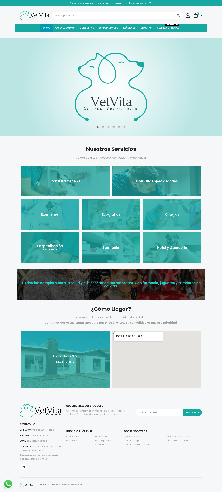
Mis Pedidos (101, 436)
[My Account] (187, 15)
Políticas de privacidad (177, 440)
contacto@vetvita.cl (112, 3)
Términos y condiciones (177, 436)
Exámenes (129, 27)
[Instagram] (150, 3)
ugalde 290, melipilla (82, 3)
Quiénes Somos (132, 436)
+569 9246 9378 (138, 3)
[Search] (178, 15)
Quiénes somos (64, 27)
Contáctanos (73, 436)
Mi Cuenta (71, 440)
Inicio (46, 27)
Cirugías (146, 27)
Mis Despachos (103, 440)
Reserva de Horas (168, 26)
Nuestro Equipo (132, 440)
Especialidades (108, 27)
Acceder (99, 444)
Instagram (23, 467)
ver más (109, 122)
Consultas (87, 27)
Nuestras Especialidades (137, 444)
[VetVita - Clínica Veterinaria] (35, 15)
